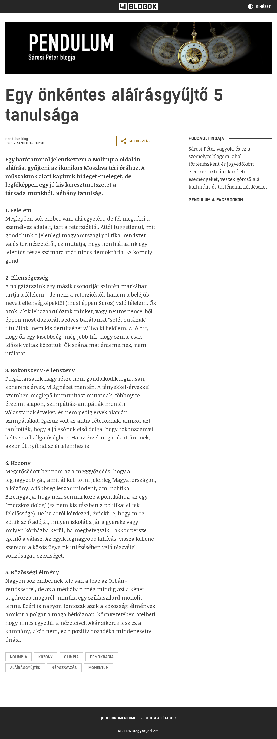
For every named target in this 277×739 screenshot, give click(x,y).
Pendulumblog (16, 139)
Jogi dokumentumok (120, 718)
